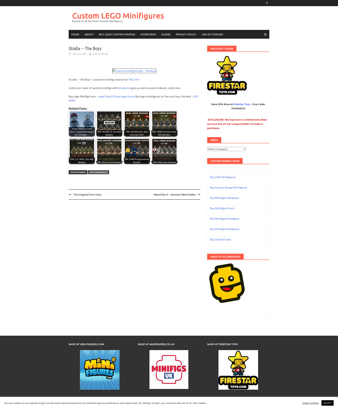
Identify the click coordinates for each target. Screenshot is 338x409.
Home (75, 34)
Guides (166, 34)
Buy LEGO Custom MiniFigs (117, 34)
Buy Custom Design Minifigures (228, 187)
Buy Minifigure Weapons (224, 198)
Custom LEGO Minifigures (118, 15)
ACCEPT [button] (327, 402)
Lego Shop (104, 96)
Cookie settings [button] (310, 403)
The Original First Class (87, 194)
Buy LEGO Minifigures (223, 177)
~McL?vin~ (134, 79)
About (89, 34)
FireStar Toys (241, 104)
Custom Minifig (100, 53)
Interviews (148, 34)
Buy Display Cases (220, 239)
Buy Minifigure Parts (222, 208)
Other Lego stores (124, 96)
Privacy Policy (186, 34)
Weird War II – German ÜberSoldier (175, 194)
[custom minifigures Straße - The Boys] (134, 70)
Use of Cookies (212, 34)
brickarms (124, 88)
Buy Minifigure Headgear (224, 218)
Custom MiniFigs (98, 172)
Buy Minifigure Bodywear (225, 229)
